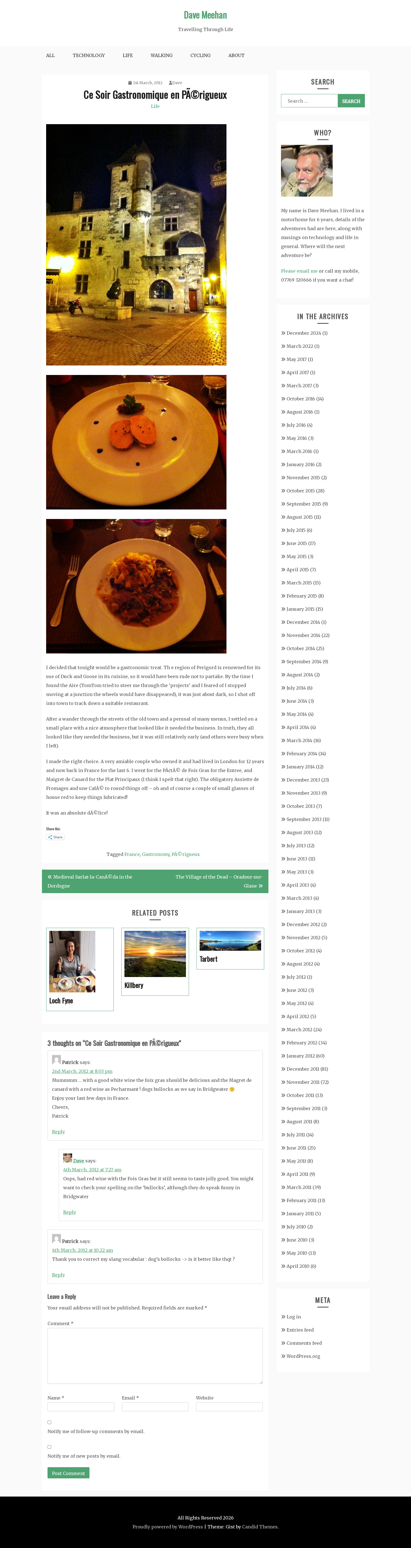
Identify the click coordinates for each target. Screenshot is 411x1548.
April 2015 (298, 569)
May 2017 (297, 359)
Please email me (299, 271)
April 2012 (298, 1016)
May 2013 (297, 872)
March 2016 (299, 451)
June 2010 (297, 1240)
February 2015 (302, 596)
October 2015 (301, 491)
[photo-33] (136, 652)
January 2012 (301, 1056)
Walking (162, 55)
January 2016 (301, 464)
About (236, 55)
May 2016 (297, 438)
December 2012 (303, 924)
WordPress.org (303, 1356)
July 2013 (296, 845)
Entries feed (300, 1330)
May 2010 (297, 1253)
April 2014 (298, 727)
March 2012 (299, 1029)
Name (56, 1398)
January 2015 (301, 609)
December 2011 (303, 1069)
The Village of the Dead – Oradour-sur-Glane (219, 881)
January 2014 (301, 767)
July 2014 (296, 688)
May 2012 (297, 1003)
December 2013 (303, 780)
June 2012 (297, 990)
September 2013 (304, 819)
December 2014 (303, 622)
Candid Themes (260, 1527)
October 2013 (301, 806)
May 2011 (296, 1161)
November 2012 (303, 937)
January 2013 (301, 911)
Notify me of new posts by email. (84, 1456)
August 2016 (300, 412)
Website (205, 1398)
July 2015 (296, 530)
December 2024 (304, 333)
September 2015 (304, 504)
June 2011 (296, 1148)
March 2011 (299, 1187)
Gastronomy (155, 854)
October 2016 (301, 399)
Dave (177, 82)
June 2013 (297, 859)
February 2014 (302, 753)
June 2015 (297, 543)
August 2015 (300, 517)
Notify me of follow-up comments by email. (96, 1431)
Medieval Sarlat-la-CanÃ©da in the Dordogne (90, 881)
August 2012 (300, 964)
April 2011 (297, 1174)
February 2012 (302, 1043)
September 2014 (304, 661)
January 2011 (300, 1213)
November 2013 (303, 793)
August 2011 (299, 1121)
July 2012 (296, 977)
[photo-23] (136, 508)
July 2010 (296, 1227)
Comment (61, 1323)
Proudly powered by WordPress (168, 1527)
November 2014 (303, 635)
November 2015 (303, 477)
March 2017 (299, 385)
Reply (58, 1131)
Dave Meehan (205, 14)
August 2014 (300, 675)
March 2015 (299, 583)
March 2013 (299, 898)
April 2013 (298, 885)
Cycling (200, 55)
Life (128, 55)
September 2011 (304, 1108)
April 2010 (298, 1266)
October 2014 (301, 648)
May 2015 (297, 556)
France (132, 854)
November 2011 (303, 1082)
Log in (294, 1317)
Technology (89, 55)
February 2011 (301, 1200)
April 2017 (298, 372)
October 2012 (301, 951)
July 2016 (296, 425)
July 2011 (296, 1135)
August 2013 (300, 832)
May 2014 (297, 714)
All (50, 55)
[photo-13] (136, 364)
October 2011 (300, 1095)
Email (130, 1398)
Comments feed (304, 1343)
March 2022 (300, 346)
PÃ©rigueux (186, 854)
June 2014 (297, 701)
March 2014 (299, 740)
